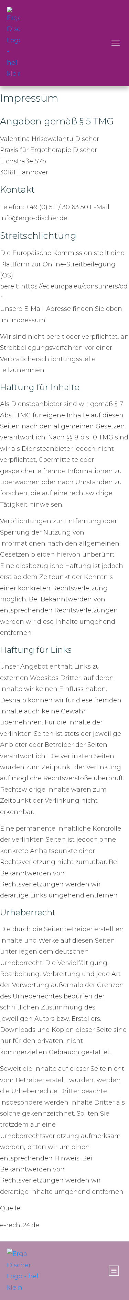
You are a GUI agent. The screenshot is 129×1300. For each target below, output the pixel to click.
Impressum (29, 98)
